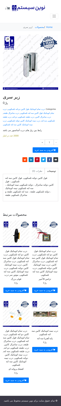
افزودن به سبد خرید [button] (43, 290)
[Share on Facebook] (49, 159)
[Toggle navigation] (54, 16)
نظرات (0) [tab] (37, 171)
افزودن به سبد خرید (43, 150)
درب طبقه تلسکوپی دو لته (23, 117)
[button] (7, 39)
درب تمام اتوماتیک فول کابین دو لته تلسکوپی (26, 109)
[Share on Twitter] (43, 159)
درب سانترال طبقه (11, 113)
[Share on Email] (55, 159)
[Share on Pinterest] (37, 159)
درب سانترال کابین (43, 117)
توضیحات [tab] (51, 171)
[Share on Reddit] (24, 159)
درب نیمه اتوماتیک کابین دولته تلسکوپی (24, 121)
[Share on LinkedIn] (31, 159)
